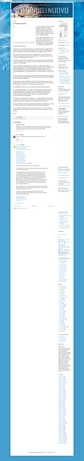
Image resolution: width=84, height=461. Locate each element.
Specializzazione (63, 326)
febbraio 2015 (61, 409)
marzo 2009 (60, 432)
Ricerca (61, 314)
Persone (61, 306)
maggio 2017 (61, 378)
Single (61, 320)
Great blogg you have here (65, 76)
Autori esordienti (63, 260)
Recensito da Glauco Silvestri (64, 106)
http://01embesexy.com (21, 160)
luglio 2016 (60, 384)
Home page (33, 206)
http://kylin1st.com (20, 151)
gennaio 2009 (61, 435)
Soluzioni (61, 325)
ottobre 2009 (61, 421)
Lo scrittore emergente (64, 51)
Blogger (54, 452)
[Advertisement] (37, 18)
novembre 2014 (61, 413)
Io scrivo (61, 295)
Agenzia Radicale (63, 267)
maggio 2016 (61, 385)
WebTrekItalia (62, 340)
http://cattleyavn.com (20, 153)
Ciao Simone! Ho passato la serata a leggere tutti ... (65, 80)
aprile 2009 (60, 430)
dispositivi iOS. (68, 42)
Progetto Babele (63, 339)
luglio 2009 (60, 426)
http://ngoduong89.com (21, 155)
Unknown (18, 144)
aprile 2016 (60, 387)
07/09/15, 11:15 (19, 200)
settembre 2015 (61, 398)
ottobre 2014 (61, 415)
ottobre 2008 (61, 440)
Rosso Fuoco (62, 278)
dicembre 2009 (61, 419)
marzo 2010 (60, 418)
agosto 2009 (61, 424)
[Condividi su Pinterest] (21, 117)
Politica (61, 309)
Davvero (61, 291)
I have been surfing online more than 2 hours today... (65, 83)
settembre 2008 (61, 441)
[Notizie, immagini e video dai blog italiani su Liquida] (61, 243)
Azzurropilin (62, 273)
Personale (62, 304)
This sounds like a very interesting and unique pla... (64, 73)
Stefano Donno (63, 265)
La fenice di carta (63, 268)
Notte (61, 301)
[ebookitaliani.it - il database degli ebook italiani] (64, 255)
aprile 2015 (60, 406)
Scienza (61, 315)
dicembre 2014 (61, 412)
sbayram (45, 452)
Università (23, 118)
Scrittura (61, 317)
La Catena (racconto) (64, 220)
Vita (60, 331)
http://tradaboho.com (20, 161)
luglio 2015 (60, 401)
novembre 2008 (61, 438)
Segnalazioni (62, 318)
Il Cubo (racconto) (63, 214)
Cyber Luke (62, 336)
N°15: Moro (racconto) (64, 225)
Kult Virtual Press (63, 337)
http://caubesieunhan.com (21, 199)
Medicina (19, 118)
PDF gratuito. (65, 40)
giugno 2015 (61, 402)
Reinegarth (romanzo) (64, 228)
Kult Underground (63, 281)
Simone (17, 134)
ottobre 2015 (61, 396)
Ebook (61, 292)
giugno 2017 (61, 376)
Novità (61, 303)
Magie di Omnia (63, 275)
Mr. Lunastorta (63, 272)
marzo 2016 (60, 388)
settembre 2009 (61, 423)
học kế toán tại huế (20, 159)
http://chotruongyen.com (21, 197)
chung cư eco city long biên (21, 163)
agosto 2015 (61, 399)
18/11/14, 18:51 (19, 140)
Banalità (61, 286)
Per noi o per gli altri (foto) (65, 226)
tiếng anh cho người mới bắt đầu (23, 146)
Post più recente (16, 206)
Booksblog (62, 276)
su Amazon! (67, 45)
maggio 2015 (61, 404)
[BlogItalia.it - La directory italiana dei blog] (64, 240)
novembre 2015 (61, 395)
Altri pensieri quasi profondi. (64, 185)
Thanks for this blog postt (65, 78)
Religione (61, 312)
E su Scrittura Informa (62, 177)
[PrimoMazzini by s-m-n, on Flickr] (61, 88)
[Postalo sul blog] (18, 117)
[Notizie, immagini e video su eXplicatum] (58, 252)
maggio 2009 (61, 429)
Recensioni (62, 311)
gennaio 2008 (61, 443)
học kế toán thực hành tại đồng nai (23, 149)
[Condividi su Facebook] (20, 117)
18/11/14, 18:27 (19, 130)
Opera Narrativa (63, 270)
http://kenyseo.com (20, 154)
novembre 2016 (61, 379)
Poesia (61, 308)
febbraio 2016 (61, 390)
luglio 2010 (60, 416)
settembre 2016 (61, 382)
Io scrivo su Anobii (63, 264)
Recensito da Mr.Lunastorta (64, 175)
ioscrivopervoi (62, 297)
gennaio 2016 (61, 391)
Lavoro (61, 298)
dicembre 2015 (61, 393)
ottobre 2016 (61, 381)
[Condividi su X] (19, 117)
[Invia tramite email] (16, 117)
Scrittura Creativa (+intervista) (63, 262)
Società (61, 323)
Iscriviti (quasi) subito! (62, 234)
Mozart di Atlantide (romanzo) (63, 223)
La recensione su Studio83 (63, 103)
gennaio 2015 (61, 410)
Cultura (61, 289)
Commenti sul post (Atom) (22, 208)
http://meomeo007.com (21, 158)
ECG (61, 294)
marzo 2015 (60, 407)
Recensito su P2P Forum (63, 172)
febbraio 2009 (61, 433)
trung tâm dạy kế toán (20, 156)
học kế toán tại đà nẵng (21, 147)
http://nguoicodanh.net (20, 196)
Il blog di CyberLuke (64, 279)
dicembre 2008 (61, 437)
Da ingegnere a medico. (65, 50)
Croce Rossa (62, 287)
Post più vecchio (50, 206)
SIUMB (61, 321)
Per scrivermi (62, 53)
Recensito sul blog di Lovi (63, 116)
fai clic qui (60, 371)
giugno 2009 (61, 427)
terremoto (62, 328)
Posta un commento (19, 203)
